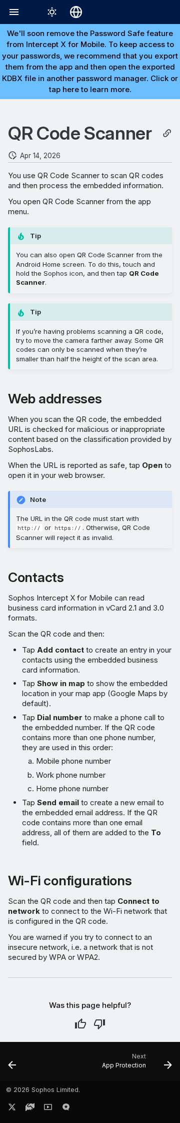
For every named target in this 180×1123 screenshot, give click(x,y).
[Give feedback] (66, 1109)
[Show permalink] (167, 133)
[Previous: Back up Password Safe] (12, 1064)
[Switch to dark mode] (52, 12)
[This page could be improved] (99, 1024)
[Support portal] (30, 1109)
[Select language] (76, 12)
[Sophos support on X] (12, 1109)
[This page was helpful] (80, 1024)
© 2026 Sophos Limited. (43, 1089)
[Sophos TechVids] (48, 1109)
